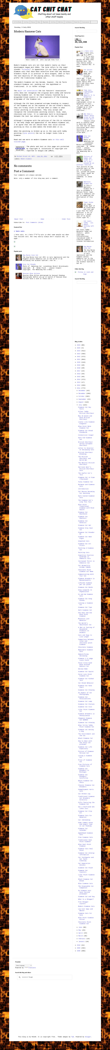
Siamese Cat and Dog (86, 896)
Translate (32, 968)
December (82, 390)
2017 (79, 371)
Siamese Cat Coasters (83, 871)
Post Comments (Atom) (34, 222)
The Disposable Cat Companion (86, 887)
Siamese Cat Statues (86, 704)
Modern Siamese (26, 159)
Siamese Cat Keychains (83, 513)
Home (42, 219)
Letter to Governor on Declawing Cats (86, 449)
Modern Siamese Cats (86, 906)
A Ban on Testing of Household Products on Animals (86, 630)
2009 (79, 948)
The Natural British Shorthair (86, 463)
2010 (79, 945)
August (82, 402)
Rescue (33, 22)
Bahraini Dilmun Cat (88, 182)
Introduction (83, 489)
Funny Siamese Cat (85, 482)
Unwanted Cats (83, 541)
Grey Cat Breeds (29, 264)
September (83, 399)
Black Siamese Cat (85, 738)
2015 (79, 376)
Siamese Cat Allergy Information (86, 854)
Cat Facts (26, 22)
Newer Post (18, 219)
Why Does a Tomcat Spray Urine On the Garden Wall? (89, 116)
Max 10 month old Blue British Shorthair (85, 417)
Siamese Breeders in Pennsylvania (86, 714)
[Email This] (55, 156)
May (80, 930)
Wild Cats (60, 22)
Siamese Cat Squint (86, 671)
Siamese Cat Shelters (83, 517)
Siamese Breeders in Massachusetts (86, 579)
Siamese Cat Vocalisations (84, 698)
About (38, 22)
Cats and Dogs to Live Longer (85, 636)
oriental (26, 69)
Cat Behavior (68, 22)
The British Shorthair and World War (84, 458)
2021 (79, 359)
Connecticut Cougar (86, 435)
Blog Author (45, 22)
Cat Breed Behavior (86, 683)
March (81, 936)
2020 (79, 362)
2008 (79, 951)
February (82, 939)
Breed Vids (77, 22)
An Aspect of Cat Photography (85, 693)
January (82, 941)
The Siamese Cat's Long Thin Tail (85, 501)
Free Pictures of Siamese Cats (85, 765)
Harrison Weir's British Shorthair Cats (86, 468)
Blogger (88, 1037)
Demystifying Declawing (83, 655)
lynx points (28, 133)
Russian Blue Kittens (31, 273)
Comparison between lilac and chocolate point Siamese (86, 642)
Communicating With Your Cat (86, 575)
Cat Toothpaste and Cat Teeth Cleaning (86, 859)
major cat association (28, 91)
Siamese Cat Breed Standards (85, 431)
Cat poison (88, 70)
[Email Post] (51, 156)
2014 (79, 379)
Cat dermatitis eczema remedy (84, 566)
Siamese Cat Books (85, 587)
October (82, 396)
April (81, 933)
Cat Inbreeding (84, 820)
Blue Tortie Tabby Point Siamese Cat (86, 726)
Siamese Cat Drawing (86, 690)
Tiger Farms (88, 202)
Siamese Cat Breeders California (83, 776)
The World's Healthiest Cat (85, 624)
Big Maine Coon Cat (30, 255)
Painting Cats (83, 552)
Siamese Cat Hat (84, 525)
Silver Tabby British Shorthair (86, 412)
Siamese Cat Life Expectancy (85, 747)
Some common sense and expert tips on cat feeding (85, 824)
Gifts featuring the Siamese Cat (86, 803)
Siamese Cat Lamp (85, 701)
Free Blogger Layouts (83, 902)
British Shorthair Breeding (85, 453)
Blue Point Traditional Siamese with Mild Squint (86, 507)
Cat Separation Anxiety (84, 864)
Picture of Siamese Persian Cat (86, 752)
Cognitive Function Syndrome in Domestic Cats (86, 556)
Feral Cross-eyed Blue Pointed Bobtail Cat (85, 664)
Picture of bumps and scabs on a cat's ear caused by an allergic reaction (85, 161)
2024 (79, 351)
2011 (79, 388)
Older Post (66, 219)
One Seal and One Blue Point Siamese (85, 614)
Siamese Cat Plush (85, 868)
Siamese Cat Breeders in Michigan (83, 770)
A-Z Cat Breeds (17, 22)
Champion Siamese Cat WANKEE (85, 719)
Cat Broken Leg (84, 794)
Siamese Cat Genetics (83, 521)
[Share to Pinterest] (62, 156)
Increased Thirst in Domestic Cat (86, 562)
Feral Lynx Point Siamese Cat (85, 675)
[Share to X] (58, 156)
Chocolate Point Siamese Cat (84, 923)
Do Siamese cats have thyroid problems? (84, 892)
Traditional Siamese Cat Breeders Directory (86, 798)
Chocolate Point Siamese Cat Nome (85, 570)
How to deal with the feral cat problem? (85, 742)
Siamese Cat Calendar (83, 829)
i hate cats (19, 231)
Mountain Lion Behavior (83, 619)
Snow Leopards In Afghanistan (85, 590)
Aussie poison (85, 22)
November (82, 393)
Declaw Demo (83, 669)
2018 (79, 368)
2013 (79, 382)
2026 (79, 345)
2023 (79, 354)
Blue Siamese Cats (85, 883)
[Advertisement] (85, 312)
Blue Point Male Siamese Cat (84, 427)
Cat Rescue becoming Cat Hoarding (86, 492)
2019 (79, 365)
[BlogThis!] (57, 156)
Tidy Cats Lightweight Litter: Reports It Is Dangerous (89, 94)
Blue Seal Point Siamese (84, 845)
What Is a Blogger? (86, 899)
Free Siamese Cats (85, 837)
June (81, 927)
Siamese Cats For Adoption (85, 816)
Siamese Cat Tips (85, 607)
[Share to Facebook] (60, 156)
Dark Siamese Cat (85, 610)
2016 (79, 374)
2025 (79, 348)
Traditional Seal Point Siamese (85, 840)
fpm (72, 1037)
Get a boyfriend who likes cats (86, 807)
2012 (79, 385)
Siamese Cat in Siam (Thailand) (86, 478)
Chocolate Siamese (85, 647)
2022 (79, 356)
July (81, 405)
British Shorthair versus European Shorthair (85, 443)
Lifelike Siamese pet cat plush (85, 583)
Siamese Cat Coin (85, 707)
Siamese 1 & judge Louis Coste (85, 659)
